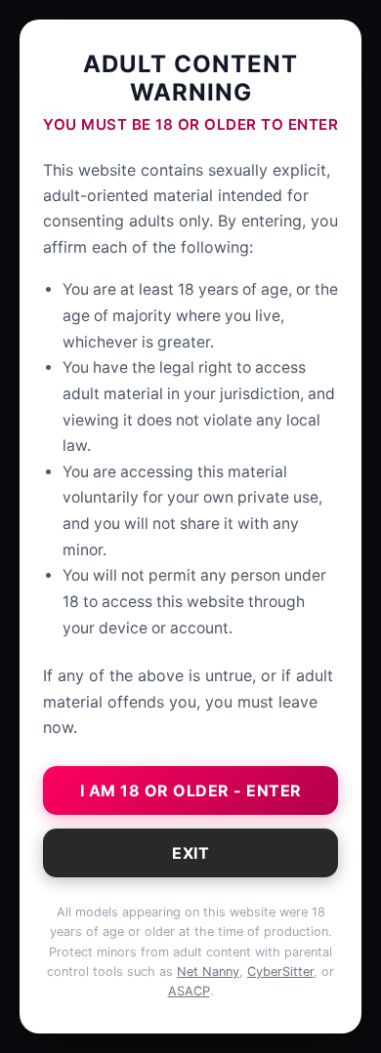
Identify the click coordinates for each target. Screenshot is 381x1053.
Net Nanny (208, 971)
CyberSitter (280, 971)
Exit (190, 853)
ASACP (189, 991)
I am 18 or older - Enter (191, 790)
